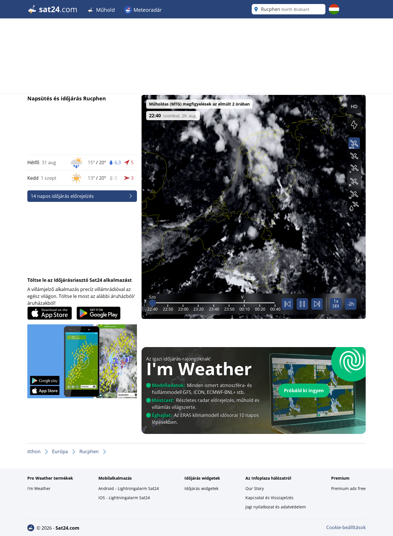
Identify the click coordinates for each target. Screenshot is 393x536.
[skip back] (287, 304)
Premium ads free (348, 488)
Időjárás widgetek (201, 488)
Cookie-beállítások (346, 527)
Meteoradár (147, 9)
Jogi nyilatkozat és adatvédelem (275, 507)
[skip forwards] (317, 304)
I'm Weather (39, 488)
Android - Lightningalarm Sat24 (128, 488)
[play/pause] (302, 304)
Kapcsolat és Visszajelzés (269, 497)
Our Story (254, 488)
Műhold (105, 9)
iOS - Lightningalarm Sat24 (124, 497)
